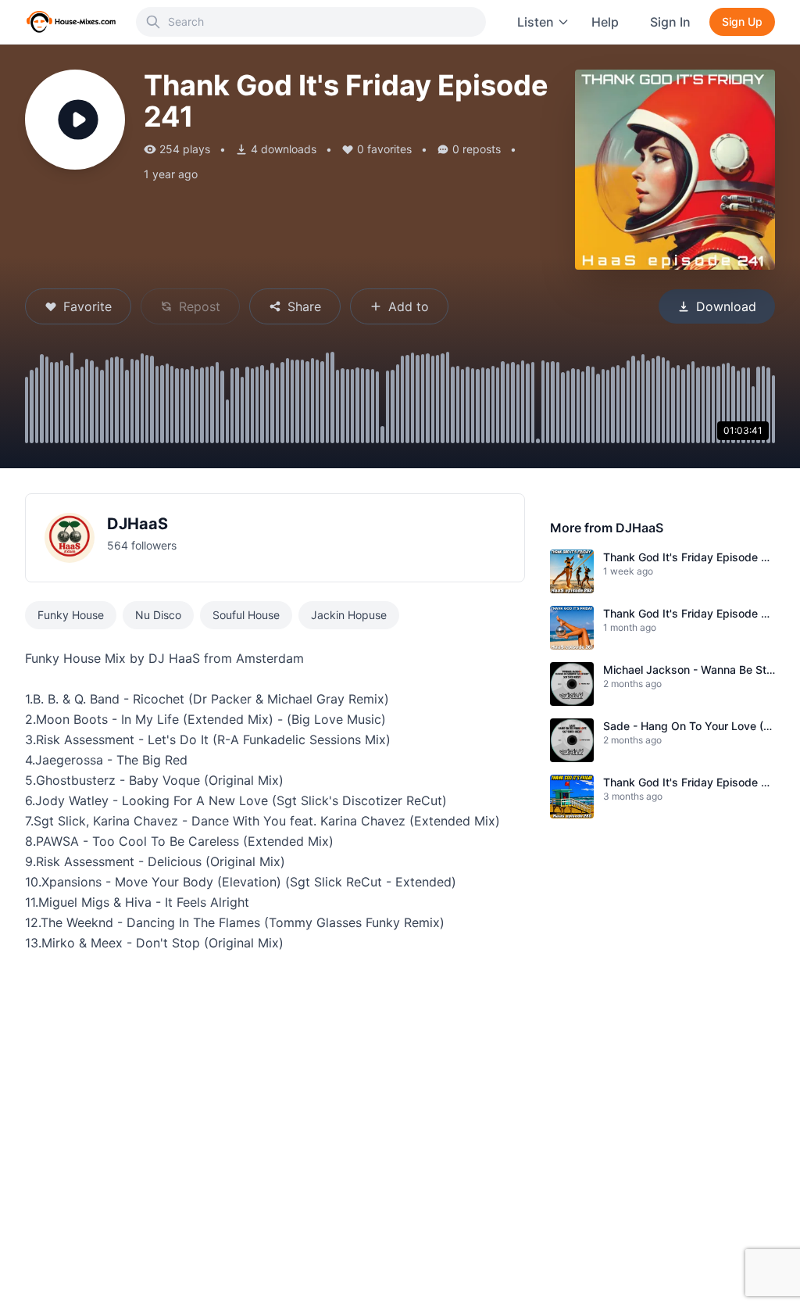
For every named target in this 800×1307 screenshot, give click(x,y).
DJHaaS (137, 523)
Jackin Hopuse (349, 614)
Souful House (246, 614)
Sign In (670, 22)
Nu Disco (158, 614)
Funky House (71, 614)
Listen (535, 22)
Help (605, 22)
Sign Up (742, 21)
